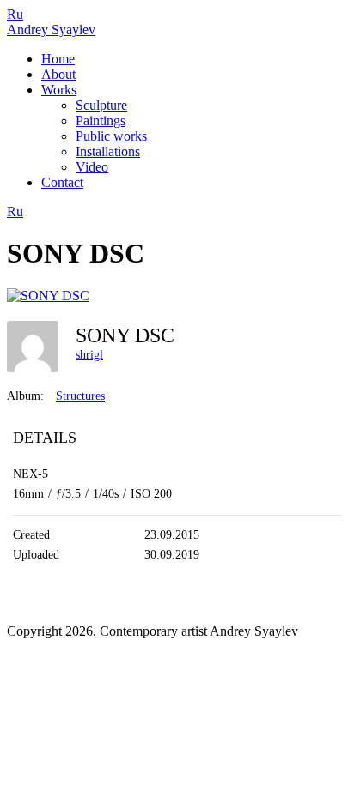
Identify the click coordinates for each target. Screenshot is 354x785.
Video (92, 167)
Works (58, 89)
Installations (108, 151)
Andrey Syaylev (51, 29)
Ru (15, 14)
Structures (80, 395)
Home (58, 58)
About (58, 74)
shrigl (89, 354)
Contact (62, 182)
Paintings (100, 120)
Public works (111, 136)
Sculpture (101, 105)
